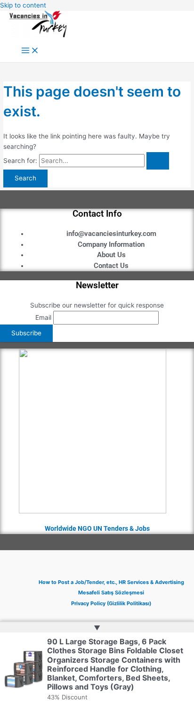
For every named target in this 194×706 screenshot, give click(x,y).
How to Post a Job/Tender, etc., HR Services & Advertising (111, 582)
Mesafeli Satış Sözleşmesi (111, 592)
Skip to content (23, 5)
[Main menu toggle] (30, 51)
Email (43, 317)
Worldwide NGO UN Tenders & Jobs (97, 528)
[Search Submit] (157, 161)
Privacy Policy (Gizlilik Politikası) (111, 603)
